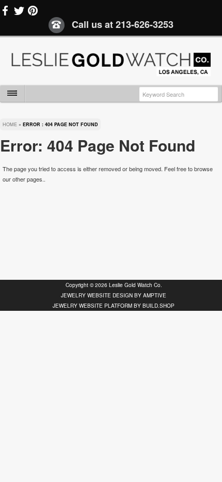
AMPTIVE (154, 295)
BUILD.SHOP (158, 305)
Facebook (5, 11)
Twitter (19, 11)
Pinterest (32, 11)
